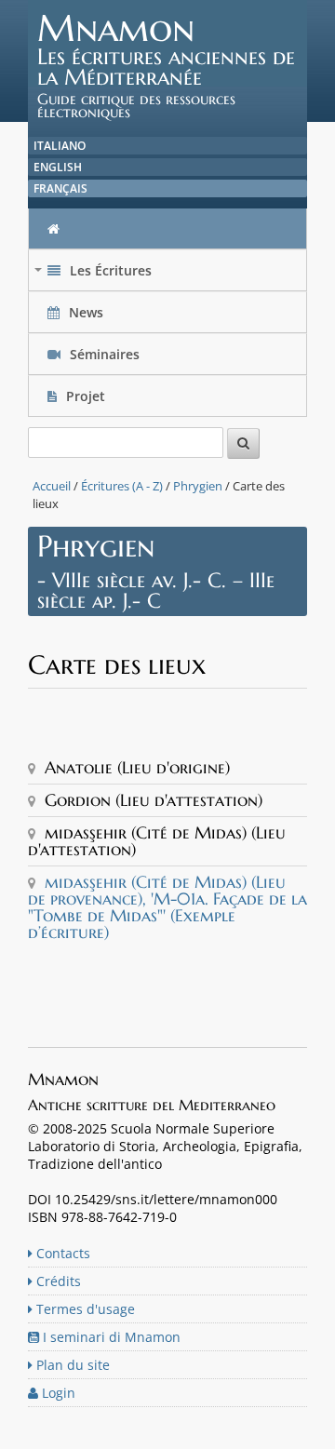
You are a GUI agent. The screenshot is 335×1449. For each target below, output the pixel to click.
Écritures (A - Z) (122, 485)
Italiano (60, 146)
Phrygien (197, 485)
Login (56, 1393)
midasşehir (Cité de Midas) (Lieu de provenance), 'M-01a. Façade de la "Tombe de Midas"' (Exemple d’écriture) (167, 907)
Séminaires (103, 354)
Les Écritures (95, 275)
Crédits (57, 1281)
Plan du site (71, 1365)
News (86, 312)
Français (60, 188)
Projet (85, 396)
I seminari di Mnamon (110, 1337)
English (58, 167)
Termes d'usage (84, 1309)
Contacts (61, 1253)
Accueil (52, 485)
